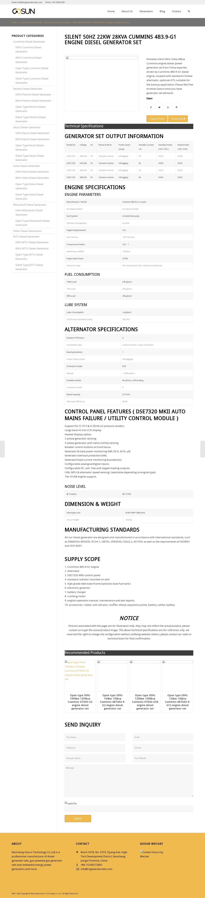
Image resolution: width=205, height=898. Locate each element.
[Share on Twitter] (159, 107)
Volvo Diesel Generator (26, 166)
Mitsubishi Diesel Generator (29, 204)
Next (188, 680)
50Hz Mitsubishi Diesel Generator (29, 212)
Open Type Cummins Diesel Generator (31, 70)
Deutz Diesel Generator (27, 127)
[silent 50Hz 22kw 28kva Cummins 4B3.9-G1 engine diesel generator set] (102, 83)
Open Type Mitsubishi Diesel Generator (32, 223)
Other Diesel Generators (27, 231)
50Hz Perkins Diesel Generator (33, 94)
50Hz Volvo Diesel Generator (32, 171)
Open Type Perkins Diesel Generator (30, 109)
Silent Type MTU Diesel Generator (29, 267)
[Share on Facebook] (151, 107)
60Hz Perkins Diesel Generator (33, 100)
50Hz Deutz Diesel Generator (32, 133)
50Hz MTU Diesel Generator (32, 242)
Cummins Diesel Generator (29, 41)
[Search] (188, 11)
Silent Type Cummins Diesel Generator (31, 80)
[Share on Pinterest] (176, 107)
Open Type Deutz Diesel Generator (29, 147)
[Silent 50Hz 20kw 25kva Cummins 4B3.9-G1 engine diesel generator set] (2, 449)
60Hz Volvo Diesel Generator (32, 177)
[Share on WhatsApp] (168, 107)
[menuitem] (28, 2)
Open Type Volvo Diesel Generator (29, 186)
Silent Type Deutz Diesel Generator (29, 158)
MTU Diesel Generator (26, 236)
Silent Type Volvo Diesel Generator (29, 196)
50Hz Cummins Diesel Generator (28, 49)
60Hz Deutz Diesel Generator (32, 139)
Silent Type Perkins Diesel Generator (30, 119)
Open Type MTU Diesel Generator (29, 256)
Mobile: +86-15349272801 (55, 2)
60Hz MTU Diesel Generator (32, 248)
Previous (69, 680)
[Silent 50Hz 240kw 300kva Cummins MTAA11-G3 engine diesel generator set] (202, 449)
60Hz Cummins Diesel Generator (28, 60)
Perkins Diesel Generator (27, 88)
